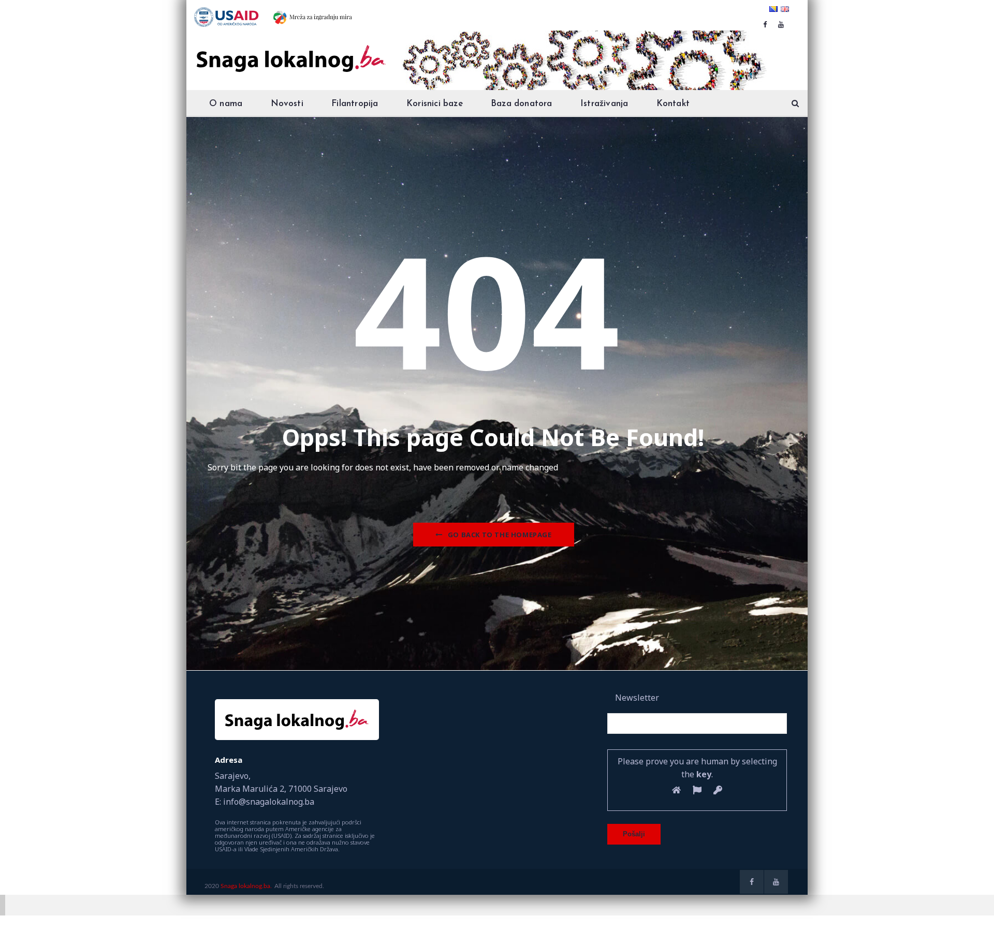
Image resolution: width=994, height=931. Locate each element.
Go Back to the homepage (500, 534)
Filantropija (354, 103)
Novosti (287, 103)
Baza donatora (521, 103)
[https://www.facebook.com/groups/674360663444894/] (765, 24)
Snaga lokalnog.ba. (246, 886)
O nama (225, 103)
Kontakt (673, 103)
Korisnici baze (434, 103)
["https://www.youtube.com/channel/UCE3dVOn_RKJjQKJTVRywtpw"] (781, 24)
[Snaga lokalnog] (290, 51)
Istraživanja (604, 103)
